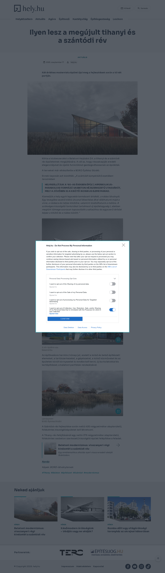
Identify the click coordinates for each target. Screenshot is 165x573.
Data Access (82, 327)
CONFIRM (65, 319)
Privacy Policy (96, 327)
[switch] (112, 284)
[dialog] (82, 286)
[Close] (124, 246)
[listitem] (82, 278)
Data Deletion (69, 327)
